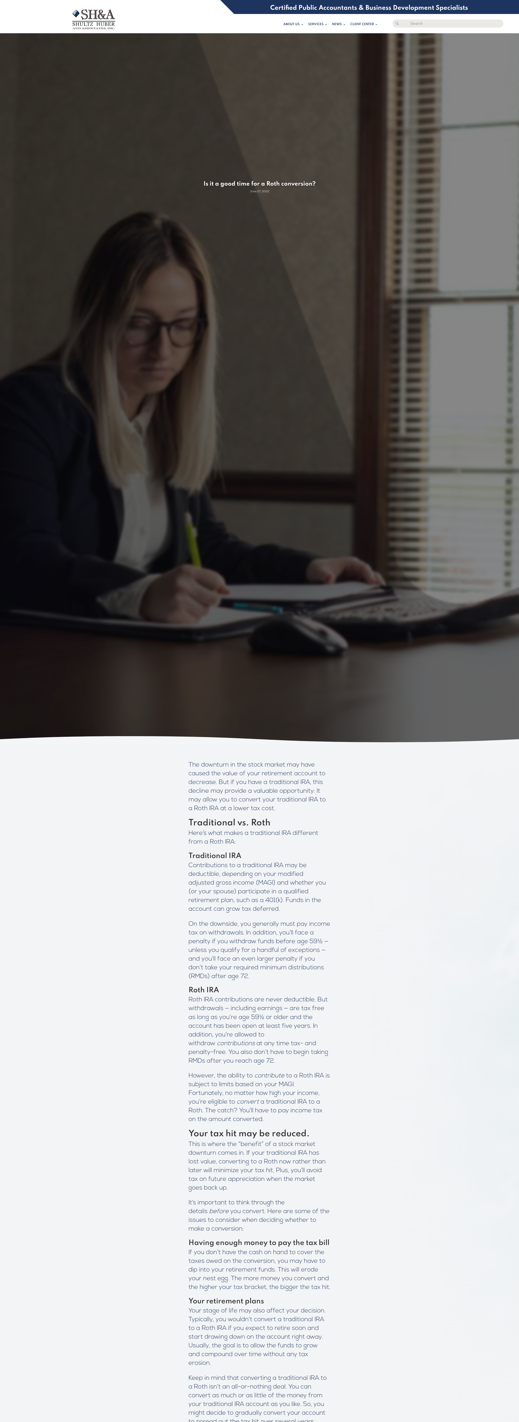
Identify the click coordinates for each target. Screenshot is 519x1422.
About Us (291, 24)
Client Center (362, 24)
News (337, 24)
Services (316, 24)
